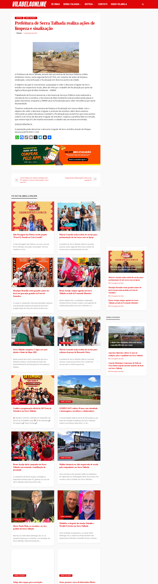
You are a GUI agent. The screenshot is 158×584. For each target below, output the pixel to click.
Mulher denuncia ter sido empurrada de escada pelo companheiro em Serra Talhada (78, 465)
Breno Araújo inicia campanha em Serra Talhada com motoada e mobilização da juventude (29, 467)
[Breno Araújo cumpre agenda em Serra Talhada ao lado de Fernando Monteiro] (79, 272)
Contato (102, 4)
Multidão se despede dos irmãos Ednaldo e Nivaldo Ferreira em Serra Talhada (76, 524)
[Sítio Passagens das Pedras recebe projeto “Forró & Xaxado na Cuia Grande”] (32, 216)
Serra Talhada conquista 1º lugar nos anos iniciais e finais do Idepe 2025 (30, 350)
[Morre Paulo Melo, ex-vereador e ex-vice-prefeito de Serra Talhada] (32, 506)
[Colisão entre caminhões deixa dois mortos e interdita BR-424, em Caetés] (126, 337)
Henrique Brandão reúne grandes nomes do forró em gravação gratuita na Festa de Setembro (31, 293)
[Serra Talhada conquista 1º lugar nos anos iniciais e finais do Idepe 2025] (32, 331)
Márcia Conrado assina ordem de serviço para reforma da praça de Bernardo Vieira (78, 350)
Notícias (19, 18)
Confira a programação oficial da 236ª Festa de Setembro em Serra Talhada (32, 409)
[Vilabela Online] (29, 4)
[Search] (143, 4)
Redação (19, 33)
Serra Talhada (30, 18)
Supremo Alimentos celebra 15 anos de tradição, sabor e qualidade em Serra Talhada (125, 354)
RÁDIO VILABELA (119, 4)
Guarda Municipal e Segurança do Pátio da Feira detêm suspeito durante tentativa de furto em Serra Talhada (126, 365)
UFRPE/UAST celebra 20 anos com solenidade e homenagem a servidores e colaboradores (78, 409)
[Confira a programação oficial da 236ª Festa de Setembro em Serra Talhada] (32, 390)
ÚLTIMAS (55, 4)
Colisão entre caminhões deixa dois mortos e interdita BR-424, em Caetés (126, 343)
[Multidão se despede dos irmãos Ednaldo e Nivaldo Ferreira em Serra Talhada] (79, 505)
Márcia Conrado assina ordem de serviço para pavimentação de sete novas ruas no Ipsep (78, 235)
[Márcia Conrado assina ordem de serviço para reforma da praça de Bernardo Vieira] (79, 331)
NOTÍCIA (89, 4)
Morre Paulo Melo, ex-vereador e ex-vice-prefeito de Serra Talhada (30, 527)
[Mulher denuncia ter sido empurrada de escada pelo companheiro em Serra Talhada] (79, 446)
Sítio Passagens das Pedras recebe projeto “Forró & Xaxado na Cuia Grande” (30, 235)
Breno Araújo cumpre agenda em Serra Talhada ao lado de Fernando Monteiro (75, 292)
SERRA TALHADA (71, 4)
